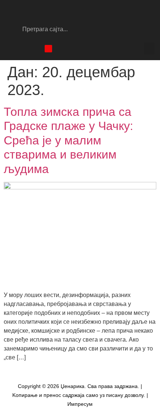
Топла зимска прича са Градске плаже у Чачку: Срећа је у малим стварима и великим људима (68, 140)
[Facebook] (9, 48)
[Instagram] (22, 48)
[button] (149, 48)
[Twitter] (35, 48)
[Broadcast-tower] (48, 48)
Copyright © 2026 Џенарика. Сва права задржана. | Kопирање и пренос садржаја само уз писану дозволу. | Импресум (80, 395)
